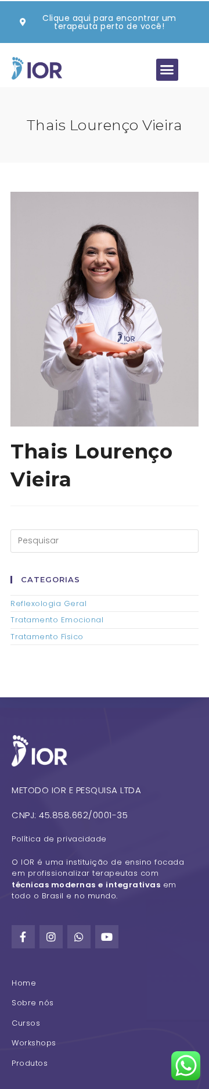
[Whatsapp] (79, 936)
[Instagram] (51, 936)
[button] (167, 70)
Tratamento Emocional (56, 619)
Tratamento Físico (47, 636)
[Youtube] (106, 936)
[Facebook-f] (23, 936)
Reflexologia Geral (48, 603)
